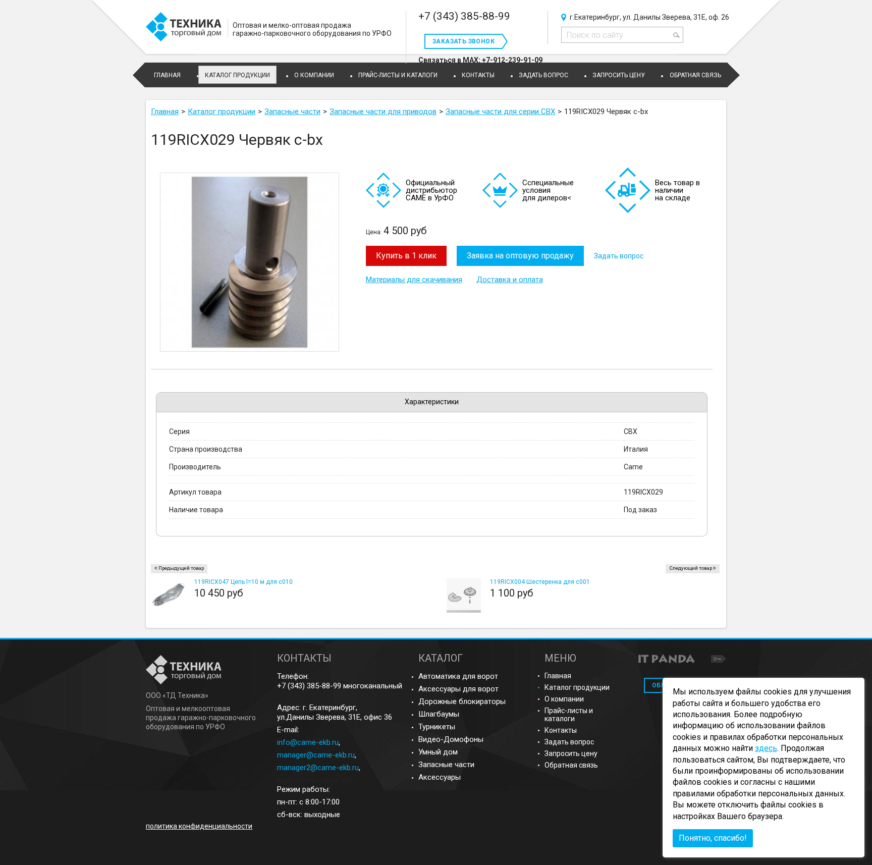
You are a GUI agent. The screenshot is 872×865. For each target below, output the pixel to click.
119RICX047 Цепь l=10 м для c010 (243, 581)
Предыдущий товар (181, 568)
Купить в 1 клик (406, 255)
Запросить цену (570, 753)
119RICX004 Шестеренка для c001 (540, 581)
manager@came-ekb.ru (316, 755)
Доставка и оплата (509, 279)
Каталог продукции (237, 75)
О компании (564, 699)
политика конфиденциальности (199, 826)
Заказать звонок (463, 41)
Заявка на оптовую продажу (520, 255)
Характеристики (432, 402)
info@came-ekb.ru (308, 742)
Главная (557, 676)
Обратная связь (571, 765)
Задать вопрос (618, 255)
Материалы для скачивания (414, 279)
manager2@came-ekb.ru (318, 767)
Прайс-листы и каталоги (568, 715)
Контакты (560, 730)
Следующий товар (690, 568)
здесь (766, 748)
